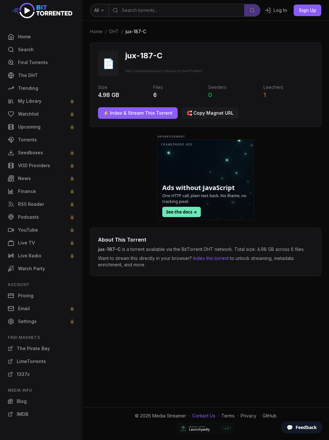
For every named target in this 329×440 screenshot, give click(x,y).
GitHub (269, 415)
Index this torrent (211, 258)
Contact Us (203, 415)
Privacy (248, 415)
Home (96, 31)
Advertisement (171, 137)
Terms (228, 415)
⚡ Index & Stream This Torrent (138, 113)
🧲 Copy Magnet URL (210, 113)
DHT (114, 31)
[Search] (252, 10)
